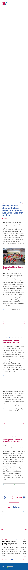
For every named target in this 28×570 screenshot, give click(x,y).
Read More (7, 559)
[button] (4, 322)
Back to (14, 502)
